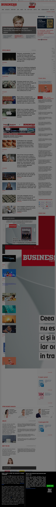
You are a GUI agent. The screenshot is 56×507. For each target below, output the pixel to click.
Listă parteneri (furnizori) (30, 488)
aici (11, 497)
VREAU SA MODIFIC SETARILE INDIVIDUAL (49, 490)
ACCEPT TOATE (50, 485)
